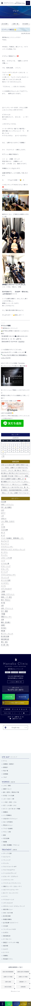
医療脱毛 (5, 812)
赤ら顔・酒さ (5, 645)
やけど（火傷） (7, 832)
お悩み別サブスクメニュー (10, 819)
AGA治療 (3, 502)
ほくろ (3, 532)
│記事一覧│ (15, 24)
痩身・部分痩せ (5, 622)
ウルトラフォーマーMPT (9, 866)
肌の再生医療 (5, 636)
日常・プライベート (7, 608)
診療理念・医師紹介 (8, 764)
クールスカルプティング (9, 873)
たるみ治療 (4, 530)
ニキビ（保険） (7, 785)
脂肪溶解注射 (5, 639)
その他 (3, 527)
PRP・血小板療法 (6, 507)
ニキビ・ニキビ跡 (6, 558)
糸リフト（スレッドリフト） (11, 893)
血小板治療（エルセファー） (11, 923)
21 (19, 449)
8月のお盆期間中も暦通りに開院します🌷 (13, 479)
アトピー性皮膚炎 (8, 828)
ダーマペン (4, 552)
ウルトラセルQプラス (9, 870)
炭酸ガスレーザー (6, 617)
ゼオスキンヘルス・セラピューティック (13, 549)
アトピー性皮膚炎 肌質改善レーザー (12, 538)
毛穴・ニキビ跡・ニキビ (9, 805)
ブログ (5, 777)
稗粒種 (3, 631)
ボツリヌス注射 (5, 580)
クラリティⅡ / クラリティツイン (12, 883)
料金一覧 (5, 771)
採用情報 (5, 774)
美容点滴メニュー (8, 909)
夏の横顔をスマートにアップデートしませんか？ (16, 482)
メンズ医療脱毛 (7, 815)
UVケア (3, 513)
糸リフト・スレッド (7, 633)
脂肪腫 (5, 842)
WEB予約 (21, 341)
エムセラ (5, 949)
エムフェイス (5, 541)
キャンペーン (5, 544)
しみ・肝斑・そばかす (8, 521)
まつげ (3, 535)
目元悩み (3, 628)
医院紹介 (5, 767)
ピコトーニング (5, 566)
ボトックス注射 (7, 853)
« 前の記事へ (5, 24)
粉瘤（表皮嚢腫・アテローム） (11, 845)
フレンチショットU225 (9, 929)
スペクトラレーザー (8, 880)
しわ (2, 524)
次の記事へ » (26, 24)
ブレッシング (5, 577)
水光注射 (5, 926)
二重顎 (3, 591)
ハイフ (3, 561)
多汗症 (3, 603)
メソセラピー (5, 583)
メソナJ (3, 586)
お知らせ (3, 518)
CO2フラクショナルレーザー (11, 890)
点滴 (2, 619)
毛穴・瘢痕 (4, 611)
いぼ (2, 516)
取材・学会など (5, 600)
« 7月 (2, 456)
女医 (2, 605)
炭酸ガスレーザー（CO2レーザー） (12, 886)
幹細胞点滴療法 (7, 919)
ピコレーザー (5, 569)
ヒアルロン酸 (5, 563)
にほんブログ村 (5, 358)
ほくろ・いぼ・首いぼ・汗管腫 (11, 809)
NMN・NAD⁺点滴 (8, 913)
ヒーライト (6, 952)
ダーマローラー (7, 939)
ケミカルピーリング (8, 899)
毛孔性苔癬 (6, 838)
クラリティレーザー (7, 547)
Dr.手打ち (5, 932)
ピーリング (4, 572)
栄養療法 (5, 955)
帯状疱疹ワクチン (8, 959)
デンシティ (4, 555)
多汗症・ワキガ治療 (8, 795)
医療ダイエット (7, 789)
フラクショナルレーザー (8, 575)
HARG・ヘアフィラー (7, 504)
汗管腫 (3, 614)
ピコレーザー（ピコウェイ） (11, 876)
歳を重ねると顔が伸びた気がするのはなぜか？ (15, 473)
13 (15, 447)
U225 (2, 510)
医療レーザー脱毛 (6, 597)
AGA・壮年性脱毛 (8, 822)
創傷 (4, 835)
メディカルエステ (6, 589)
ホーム (5, 761)
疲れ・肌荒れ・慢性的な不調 (11, 792)
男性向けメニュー (8, 825)
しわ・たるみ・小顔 (8, 799)
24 (3, 451)
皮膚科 (3, 625)
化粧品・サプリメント (8, 594)
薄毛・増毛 (4, 642)
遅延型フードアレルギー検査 (11, 942)
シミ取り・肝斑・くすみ (9, 802)
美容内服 (5, 946)
